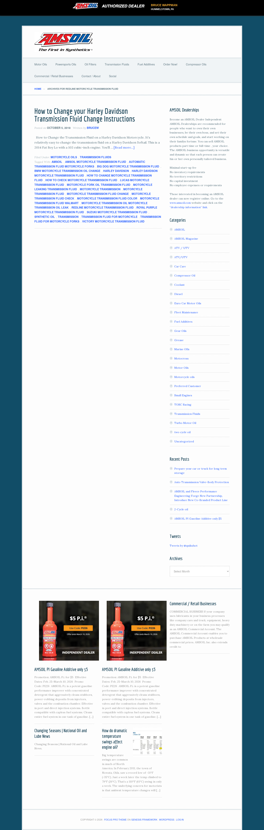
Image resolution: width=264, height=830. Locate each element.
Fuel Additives (183, 321)
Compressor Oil (184, 275)
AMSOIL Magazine (186, 238)
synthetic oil (44, 217)
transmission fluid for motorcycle (109, 217)
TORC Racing (182, 404)
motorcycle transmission (100, 189)
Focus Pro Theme (115, 819)
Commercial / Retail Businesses (193, 603)
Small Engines (183, 395)
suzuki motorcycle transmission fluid (117, 212)
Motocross (181, 358)
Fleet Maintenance (186, 312)
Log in (180, 819)
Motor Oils (181, 367)
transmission (68, 217)
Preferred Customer (187, 386)
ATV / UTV (181, 248)
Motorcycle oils (64, 157)
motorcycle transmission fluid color (107, 198)
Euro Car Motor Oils (187, 303)
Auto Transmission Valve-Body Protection (201, 482)
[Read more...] (124, 147)
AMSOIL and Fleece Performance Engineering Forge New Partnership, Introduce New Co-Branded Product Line (201, 496)
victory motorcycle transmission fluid (113, 221)
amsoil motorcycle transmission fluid (95, 162)
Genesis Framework (144, 819)
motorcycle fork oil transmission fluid (98, 185)
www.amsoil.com (180, 203)
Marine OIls (181, 349)
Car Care (180, 266)
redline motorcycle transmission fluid (103, 207)
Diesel (178, 294)
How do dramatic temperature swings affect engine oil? (114, 739)
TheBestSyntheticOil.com (132, 42)
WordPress (166, 819)
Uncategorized (184, 441)
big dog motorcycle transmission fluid (128, 166)
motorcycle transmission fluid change (98, 194)
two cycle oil (182, 432)
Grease (179, 340)
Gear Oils (180, 331)
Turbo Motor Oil (185, 423)
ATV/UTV (180, 257)
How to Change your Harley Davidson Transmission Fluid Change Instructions (84, 114)
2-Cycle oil (181, 509)
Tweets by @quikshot (184, 545)
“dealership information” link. (189, 207)
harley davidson (116, 171)
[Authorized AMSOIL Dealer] (110, 6)
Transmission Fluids (95, 157)
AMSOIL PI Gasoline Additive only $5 (198, 518)
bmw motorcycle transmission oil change (67, 171)
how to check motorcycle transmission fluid (81, 180)
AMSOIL (57, 162)
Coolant (179, 285)
